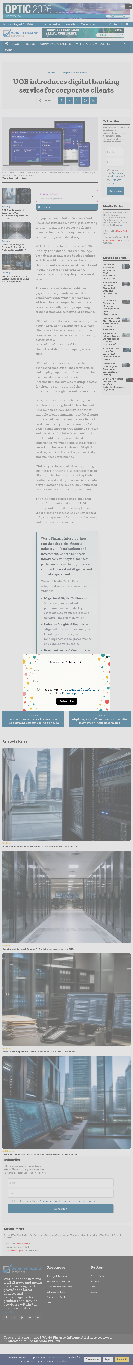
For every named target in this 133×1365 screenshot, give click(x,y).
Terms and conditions (83, 689)
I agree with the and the (70, 691)
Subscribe (67, 701)
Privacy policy (72, 693)
